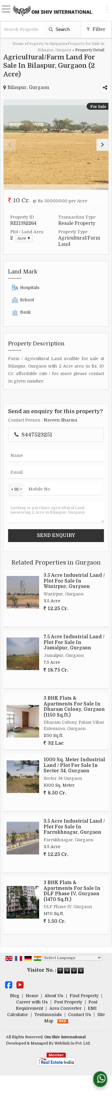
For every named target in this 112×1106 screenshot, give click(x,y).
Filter (98, 29)
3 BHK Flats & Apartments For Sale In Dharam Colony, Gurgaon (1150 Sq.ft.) (74, 706)
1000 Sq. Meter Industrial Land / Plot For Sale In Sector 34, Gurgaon (74, 765)
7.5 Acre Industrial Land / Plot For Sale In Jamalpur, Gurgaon (74, 642)
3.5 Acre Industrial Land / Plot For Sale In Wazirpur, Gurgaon (74, 581)
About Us (54, 995)
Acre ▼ (24, 238)
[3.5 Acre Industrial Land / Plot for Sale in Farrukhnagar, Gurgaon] (23, 838)
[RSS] (62, 1020)
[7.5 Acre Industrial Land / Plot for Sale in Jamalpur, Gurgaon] (23, 653)
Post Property (68, 1002)
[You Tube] (20, 984)
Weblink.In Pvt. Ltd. (72, 1043)
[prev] (10, 145)
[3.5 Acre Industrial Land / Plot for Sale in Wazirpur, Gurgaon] (23, 592)
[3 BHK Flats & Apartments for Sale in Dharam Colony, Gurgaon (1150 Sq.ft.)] (23, 721)
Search (62, 29)
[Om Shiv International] (52, 10)
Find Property (84, 995)
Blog (14, 995)
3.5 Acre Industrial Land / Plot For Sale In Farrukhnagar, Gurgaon (74, 826)
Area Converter (65, 1008)
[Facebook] (8, 984)
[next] (102, 145)
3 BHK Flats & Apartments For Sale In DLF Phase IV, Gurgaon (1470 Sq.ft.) (72, 891)
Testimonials (48, 1014)
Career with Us (32, 1002)
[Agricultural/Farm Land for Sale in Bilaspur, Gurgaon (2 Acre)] (56, 144)
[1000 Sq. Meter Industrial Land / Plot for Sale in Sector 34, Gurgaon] (23, 776)
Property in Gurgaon (46, 44)
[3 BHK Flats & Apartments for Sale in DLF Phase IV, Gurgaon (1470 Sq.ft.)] (23, 902)
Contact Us (79, 1014)
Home (18, 44)
